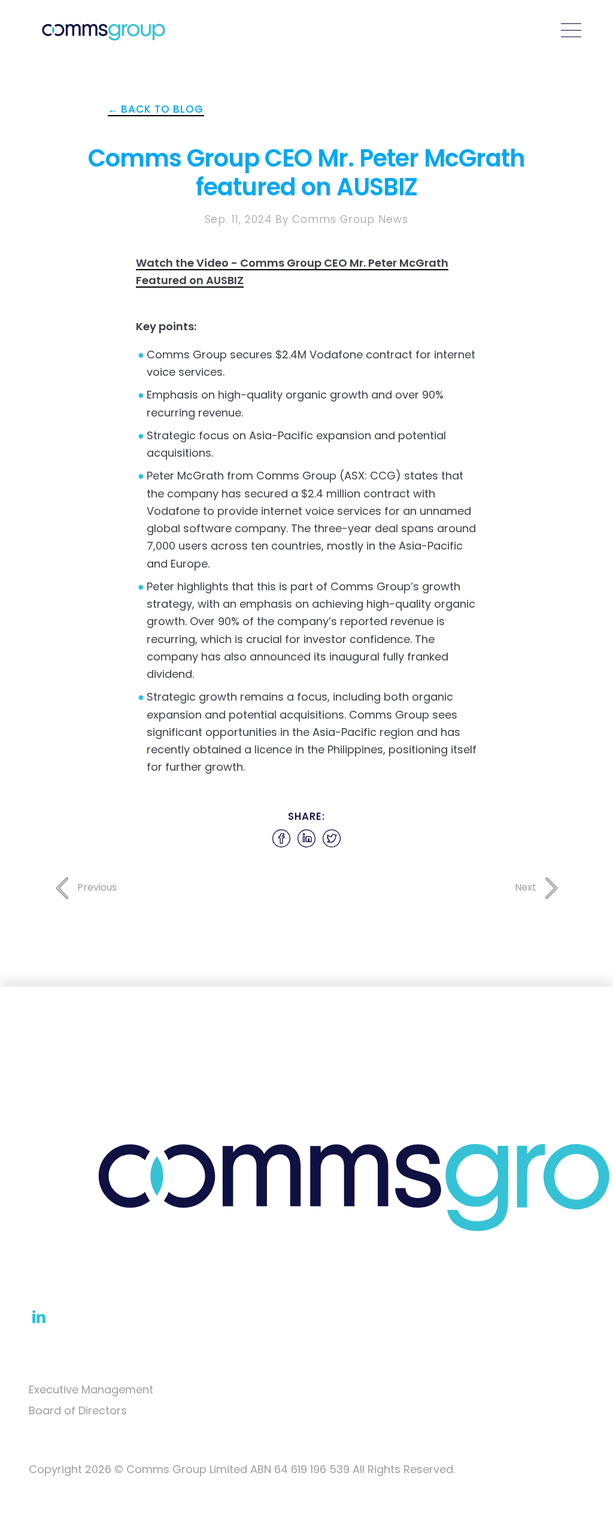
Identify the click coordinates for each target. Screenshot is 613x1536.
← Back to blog (156, 109)
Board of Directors (78, 1410)
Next (527, 887)
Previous (96, 887)
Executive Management (91, 1389)
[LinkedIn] (39, 1315)
